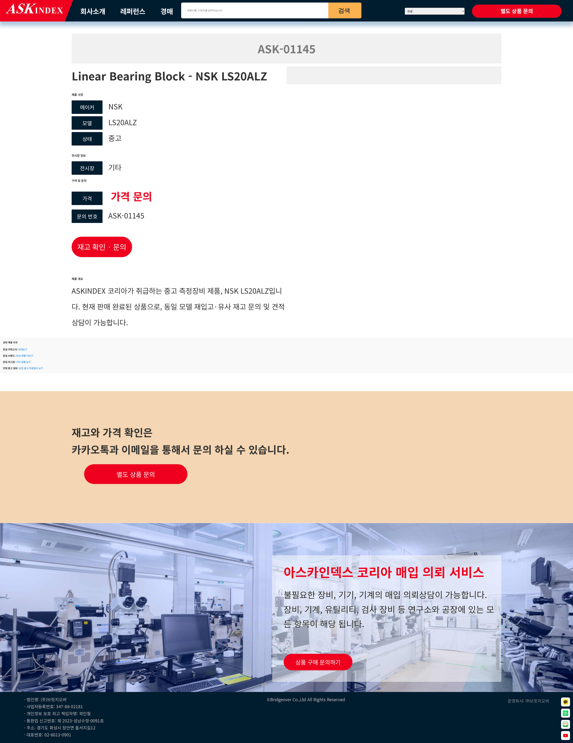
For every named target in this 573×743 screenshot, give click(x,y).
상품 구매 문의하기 (318, 662)
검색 (344, 10)
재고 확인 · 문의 (101, 246)
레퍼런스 (132, 11)
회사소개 (92, 11)
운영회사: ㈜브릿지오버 (528, 701)
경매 (166, 11)
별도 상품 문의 (516, 11)
